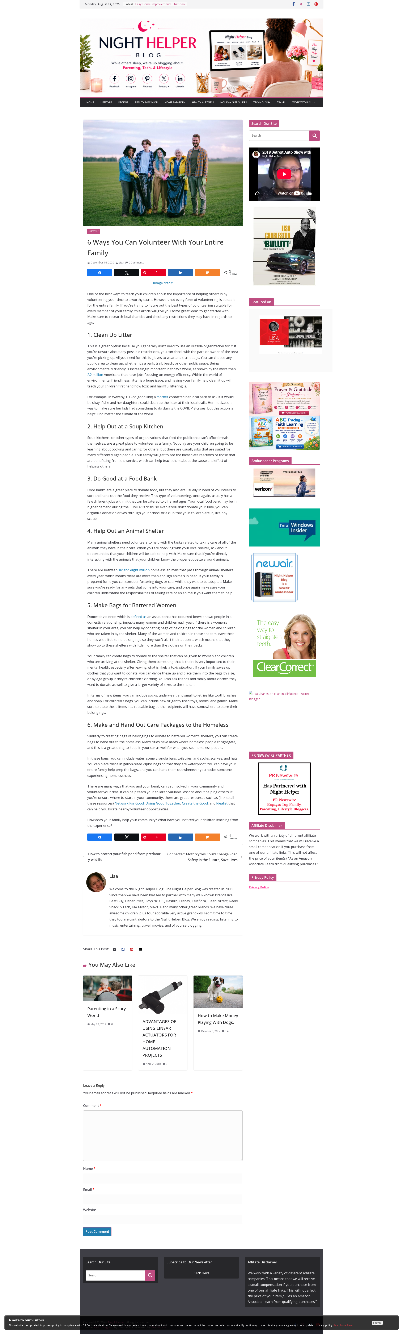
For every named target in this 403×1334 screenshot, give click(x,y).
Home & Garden (175, 102)
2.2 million (95, 374)
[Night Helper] (201, 21)
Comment (92, 1105)
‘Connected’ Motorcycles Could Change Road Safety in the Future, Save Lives (202, 857)
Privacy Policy (259, 887)
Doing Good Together (162, 803)
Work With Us (301, 102)
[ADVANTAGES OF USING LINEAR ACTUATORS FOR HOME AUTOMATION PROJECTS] (162, 978)
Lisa (121, 262)
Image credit (163, 283)
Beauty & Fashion (146, 102)
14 (226, 1031)
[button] (312, 102)
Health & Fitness (203, 102)
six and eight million (134, 570)
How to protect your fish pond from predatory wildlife (124, 857)
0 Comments (136, 262)
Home (90, 102)
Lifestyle (106, 102)
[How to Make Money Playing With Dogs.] (218, 978)
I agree (377, 1323)
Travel (281, 102)
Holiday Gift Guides (233, 102)
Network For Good (129, 803)
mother (162, 397)
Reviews (123, 102)
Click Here (201, 1273)
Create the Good (195, 803)
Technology (261, 102)
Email (88, 1189)
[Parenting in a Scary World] (107, 978)
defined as (139, 616)
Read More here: (343, 1325)
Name (89, 1168)
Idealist (222, 803)
